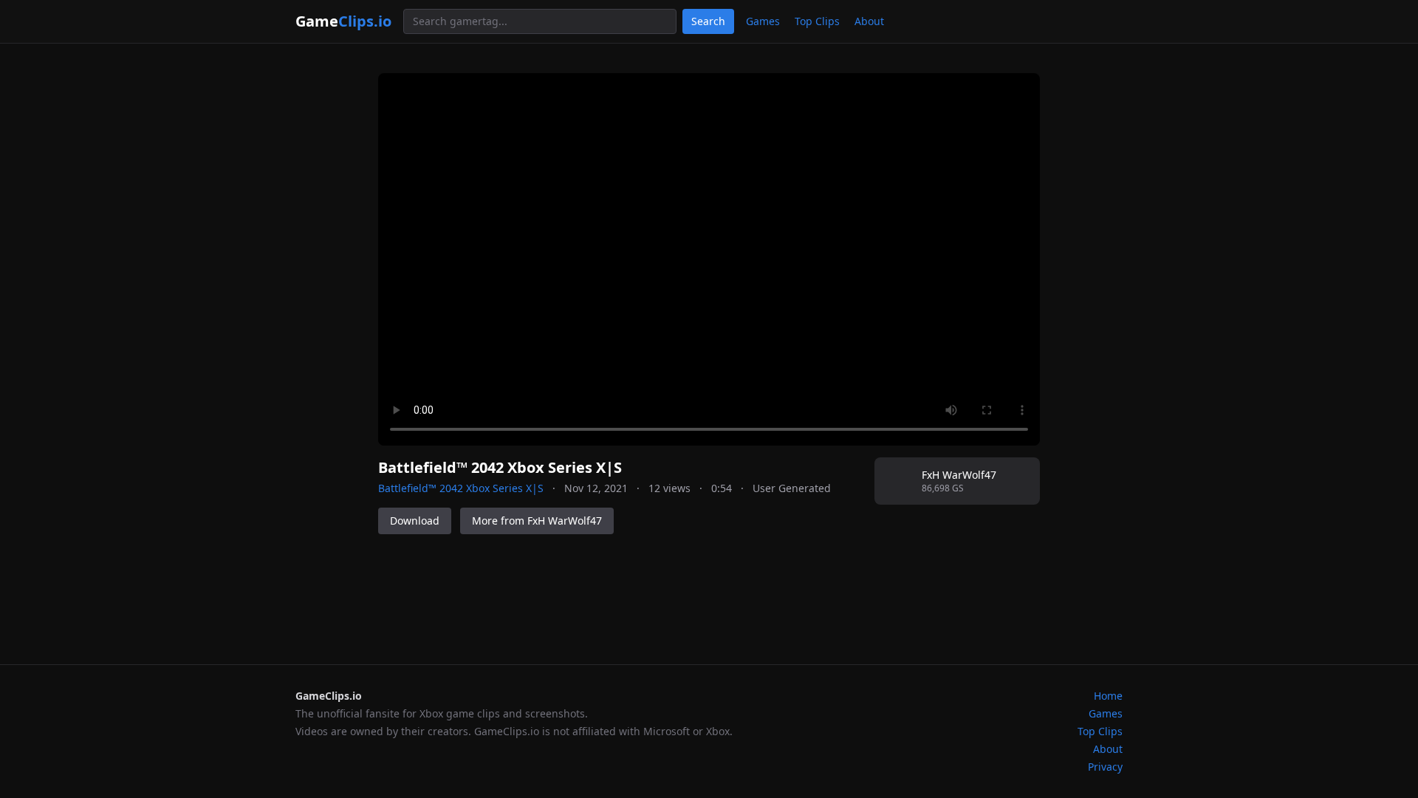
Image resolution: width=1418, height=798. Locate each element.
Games (763, 21)
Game (343, 21)
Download (414, 521)
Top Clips (817, 21)
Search (708, 21)
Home (1108, 696)
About (869, 21)
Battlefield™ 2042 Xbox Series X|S (461, 488)
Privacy (1105, 767)
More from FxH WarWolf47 (537, 521)
